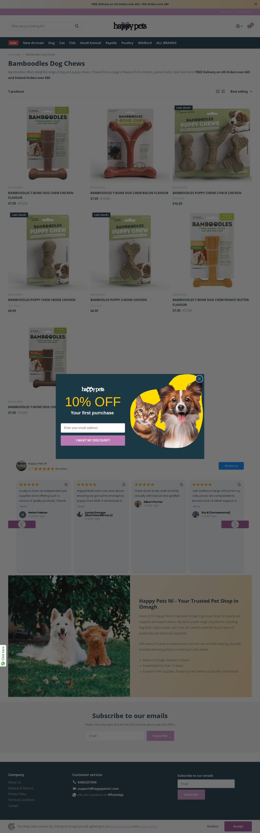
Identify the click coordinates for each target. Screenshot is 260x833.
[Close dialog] (199, 379)
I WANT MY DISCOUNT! (93, 440)
